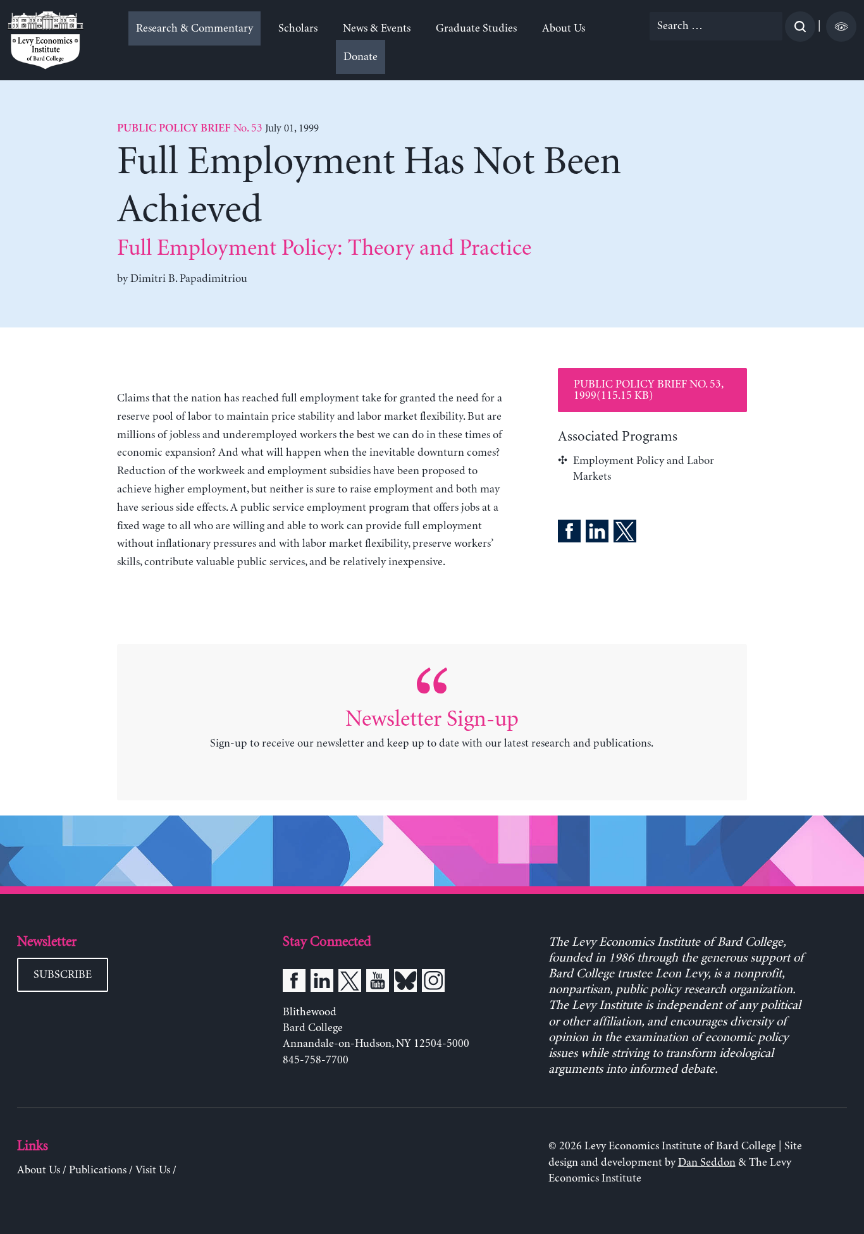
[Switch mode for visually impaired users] (841, 26)
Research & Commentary (194, 28)
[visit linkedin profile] (322, 983)
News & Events (376, 28)
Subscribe (63, 974)
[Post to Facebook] (569, 533)
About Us (563, 28)
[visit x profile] (349, 983)
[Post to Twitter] (625, 533)
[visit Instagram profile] (433, 983)
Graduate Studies (476, 28)
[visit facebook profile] (294, 983)
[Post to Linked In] (597, 533)
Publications (98, 1170)
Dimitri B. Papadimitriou (188, 278)
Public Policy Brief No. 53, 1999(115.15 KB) (649, 390)
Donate (360, 57)
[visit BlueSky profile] (405, 983)
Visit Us (152, 1170)
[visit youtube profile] (377, 983)
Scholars (298, 28)
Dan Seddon (707, 1162)
